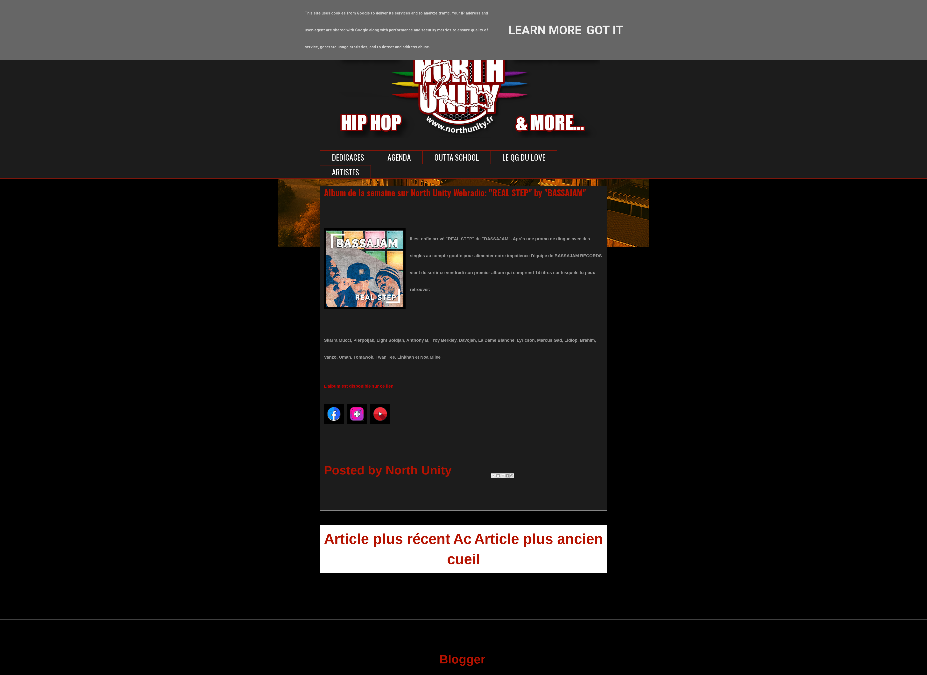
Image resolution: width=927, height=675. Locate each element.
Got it (604, 30)
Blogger (462, 659)
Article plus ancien (538, 539)
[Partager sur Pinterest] (511, 475)
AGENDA (399, 157)
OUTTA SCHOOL (456, 157)
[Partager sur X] (502, 475)
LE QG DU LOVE (523, 157)
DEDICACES (348, 157)
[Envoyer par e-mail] (493, 475)
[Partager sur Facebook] (507, 475)
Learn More (545, 30)
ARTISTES (345, 172)
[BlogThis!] (498, 475)
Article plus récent (387, 539)
